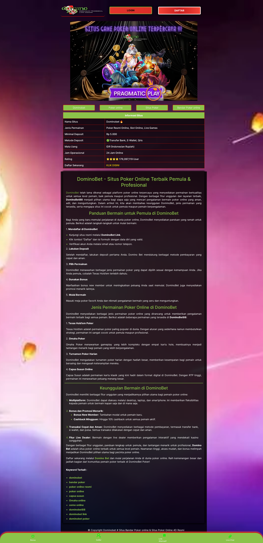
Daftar (98, 540)
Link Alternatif (163, 540)
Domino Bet (102, 458)
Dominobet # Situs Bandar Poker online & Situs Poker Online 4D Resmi (143, 530)
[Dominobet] (83, 10)
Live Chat (230, 540)
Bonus (33, 540)
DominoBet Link (110, 234)
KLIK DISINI (112, 165)
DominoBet (72, 192)
